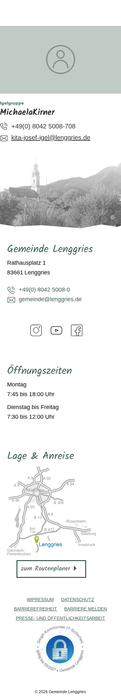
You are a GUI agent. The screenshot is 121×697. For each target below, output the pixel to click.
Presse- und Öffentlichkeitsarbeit (60, 618)
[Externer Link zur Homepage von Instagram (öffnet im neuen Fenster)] (36, 330)
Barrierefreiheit (35, 609)
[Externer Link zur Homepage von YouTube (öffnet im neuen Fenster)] (56, 330)
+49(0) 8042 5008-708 (43, 126)
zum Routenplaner (45, 569)
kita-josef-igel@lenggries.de (50, 137)
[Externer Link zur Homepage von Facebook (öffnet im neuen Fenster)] (77, 330)
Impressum (40, 599)
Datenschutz (77, 599)
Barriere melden (85, 609)
